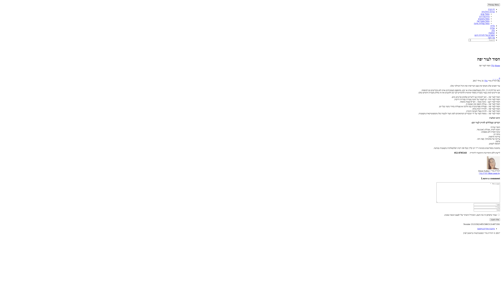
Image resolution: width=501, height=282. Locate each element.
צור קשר (491, 37)
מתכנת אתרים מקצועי (486, 229)
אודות (492, 28)
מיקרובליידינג (484, 16)
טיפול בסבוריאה (483, 21)
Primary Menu (493, 5)
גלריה (492, 26)
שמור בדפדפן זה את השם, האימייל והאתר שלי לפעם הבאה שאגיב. (470, 215)
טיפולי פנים (485, 14)
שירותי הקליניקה (488, 12)
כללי (486, 81)
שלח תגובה (495, 220)
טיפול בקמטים (484, 19)
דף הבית (491, 9)
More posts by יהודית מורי (489, 173)
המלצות (492, 33)
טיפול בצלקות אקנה (482, 23)
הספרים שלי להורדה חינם (485, 35)
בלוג (493, 30)
